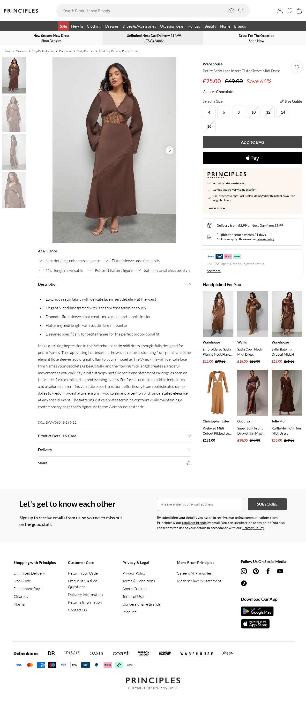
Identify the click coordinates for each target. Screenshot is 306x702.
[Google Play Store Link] (257, 611)
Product (129, 611)
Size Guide (22, 580)
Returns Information (85, 602)
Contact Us (77, 610)
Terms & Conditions (138, 580)
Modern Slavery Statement (199, 580)
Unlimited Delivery (29, 573)
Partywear (65, 51)
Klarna (19, 604)
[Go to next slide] (169, 150)
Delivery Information (85, 594)
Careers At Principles (194, 573)
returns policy (265, 239)
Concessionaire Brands (141, 604)
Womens (21, 51)
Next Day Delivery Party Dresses (119, 51)
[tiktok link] (244, 583)
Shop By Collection (43, 51)
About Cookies (134, 588)
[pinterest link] (256, 571)
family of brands (194, 523)
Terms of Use (133, 596)
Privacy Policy (134, 573)
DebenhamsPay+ (28, 588)
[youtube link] (280, 571)
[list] (114, 150)
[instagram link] (244, 571)
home (7, 51)
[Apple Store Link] (257, 624)
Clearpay (21, 596)
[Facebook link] (268, 571)
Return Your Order (83, 573)
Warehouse (213, 64)
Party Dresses (85, 51)
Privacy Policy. (253, 528)
